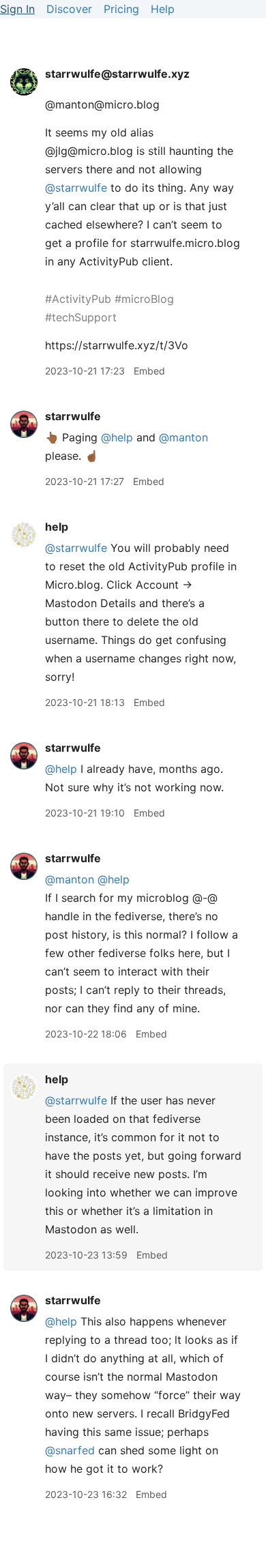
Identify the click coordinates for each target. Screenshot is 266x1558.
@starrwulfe (76, 548)
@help (117, 437)
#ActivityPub (78, 299)
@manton (183, 437)
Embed (149, 371)
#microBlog (144, 299)
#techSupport (81, 317)
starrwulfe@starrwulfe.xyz (117, 73)
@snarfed (70, 1450)
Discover (69, 9)
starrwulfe (73, 416)
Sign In (17, 9)
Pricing (121, 9)
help (56, 526)
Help (163, 9)
